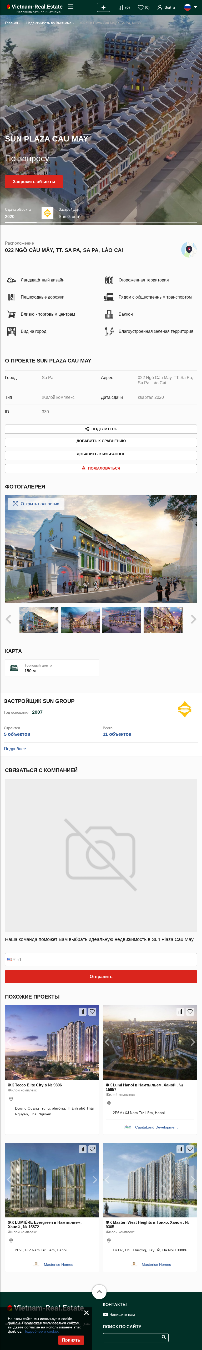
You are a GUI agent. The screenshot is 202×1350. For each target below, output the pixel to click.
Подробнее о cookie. (41, 1331)
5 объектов (17, 734)
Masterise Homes (58, 1264)
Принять (71, 1340)
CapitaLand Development (156, 1127)
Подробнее (15, 749)
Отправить (101, 976)
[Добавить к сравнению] (83, 1012)
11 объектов (117, 734)
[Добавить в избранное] (92, 1012)
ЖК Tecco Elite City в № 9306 (35, 1085)
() (127, 7)
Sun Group (69, 216)
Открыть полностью (40, 504)
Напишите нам (122, 1314)
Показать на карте (189, 248)
